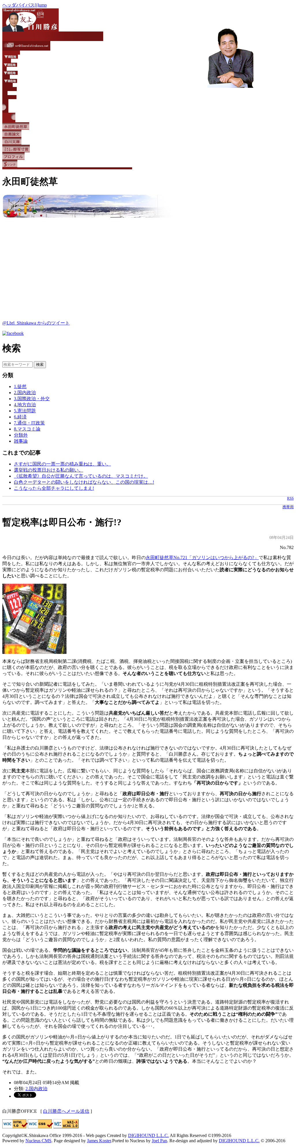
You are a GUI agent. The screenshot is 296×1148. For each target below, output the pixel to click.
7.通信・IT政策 (29, 422)
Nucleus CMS (38, 1140)
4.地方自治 (25, 404)
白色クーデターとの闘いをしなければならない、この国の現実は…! (84, 482)
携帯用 (288, 507)
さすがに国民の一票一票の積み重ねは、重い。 (62, 463)
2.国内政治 (25, 392)
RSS (290, 498)
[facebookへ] (13, 333)
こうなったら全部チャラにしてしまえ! (54, 488)
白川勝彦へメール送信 (66, 1111)
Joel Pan (159, 1140)
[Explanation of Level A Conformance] (66, 1126)
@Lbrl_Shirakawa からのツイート (36, 322)
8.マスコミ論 (27, 428)
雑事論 (21, 441)
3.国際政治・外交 (32, 398)
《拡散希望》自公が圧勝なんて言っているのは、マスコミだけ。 (81, 476)
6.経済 (20, 416)
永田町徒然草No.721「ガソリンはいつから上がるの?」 (202, 557)
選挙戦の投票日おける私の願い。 (48, 470)
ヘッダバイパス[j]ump (24, 5)
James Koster (99, 1140)
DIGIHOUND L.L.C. (148, 1135)
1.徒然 (20, 386)
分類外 (21, 435)
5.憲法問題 (25, 410)
